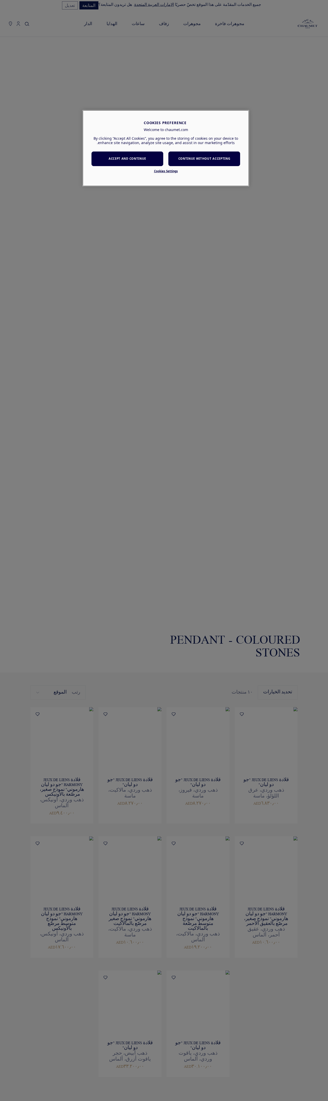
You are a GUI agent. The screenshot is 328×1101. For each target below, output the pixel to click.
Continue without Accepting (204, 159)
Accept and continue (127, 159)
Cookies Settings (166, 171)
